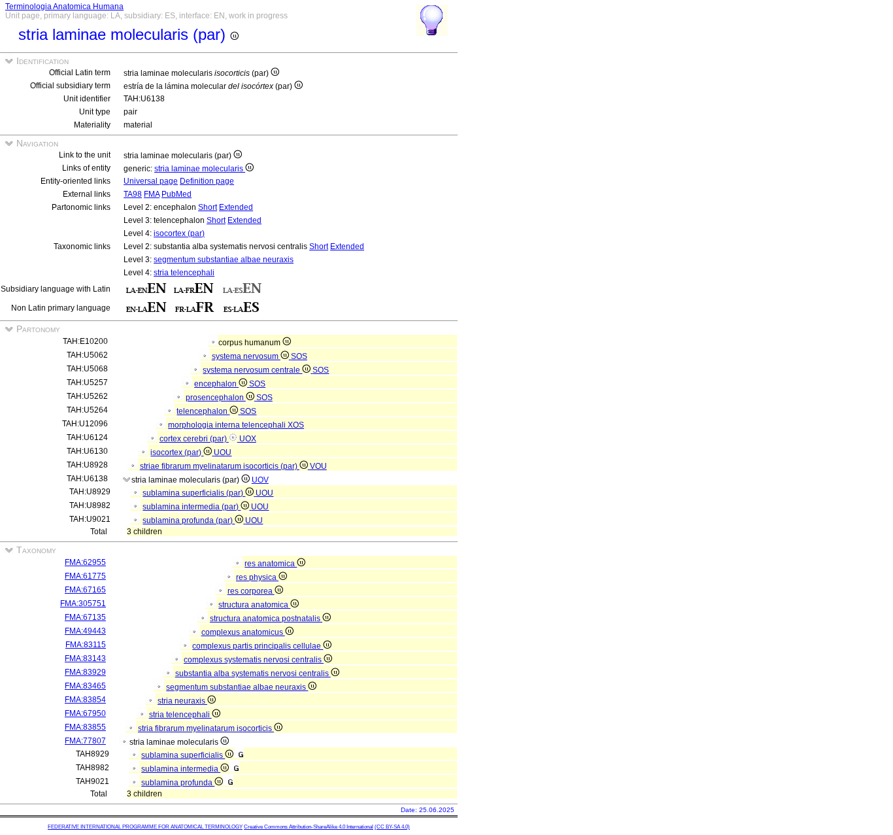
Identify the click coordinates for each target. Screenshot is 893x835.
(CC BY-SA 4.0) (392, 827)
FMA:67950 (85, 713)
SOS (299, 356)
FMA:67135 (85, 617)
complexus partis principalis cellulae (257, 646)
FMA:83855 (85, 727)
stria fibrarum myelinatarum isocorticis (206, 728)
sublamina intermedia (180, 769)
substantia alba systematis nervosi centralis (253, 673)
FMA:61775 (85, 576)
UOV (260, 480)
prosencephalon (216, 397)
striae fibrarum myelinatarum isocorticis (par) (219, 466)
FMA (152, 194)
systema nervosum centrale (252, 370)
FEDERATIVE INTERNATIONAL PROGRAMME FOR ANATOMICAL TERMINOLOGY (145, 827)
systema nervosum (246, 356)
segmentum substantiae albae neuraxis (224, 259)
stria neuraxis (182, 701)
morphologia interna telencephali (228, 425)
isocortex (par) (179, 233)
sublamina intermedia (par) (192, 506)
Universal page (151, 181)
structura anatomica (254, 604)
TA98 (133, 194)
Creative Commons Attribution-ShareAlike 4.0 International (308, 827)
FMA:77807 (85, 740)
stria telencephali (184, 272)
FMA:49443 (85, 631)
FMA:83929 (85, 672)
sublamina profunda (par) (189, 520)
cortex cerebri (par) (194, 438)
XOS (296, 425)
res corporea (251, 591)
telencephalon (203, 411)
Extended (236, 207)
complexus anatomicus (243, 632)
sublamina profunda (177, 782)
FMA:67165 (85, 589)
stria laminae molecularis (199, 168)
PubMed (176, 194)
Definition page (207, 181)
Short (207, 207)
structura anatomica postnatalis (266, 618)
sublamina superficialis (183, 755)
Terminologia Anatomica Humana (64, 6)
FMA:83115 (85, 644)
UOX (247, 438)
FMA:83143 (85, 658)
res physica (257, 577)
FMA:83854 (85, 699)
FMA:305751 (83, 603)
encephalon (216, 383)
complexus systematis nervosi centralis (254, 659)
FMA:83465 (85, 685)
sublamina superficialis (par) (194, 493)
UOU (222, 452)
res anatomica (270, 563)
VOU (318, 466)
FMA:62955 (85, 562)
